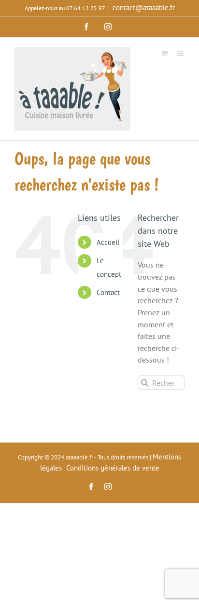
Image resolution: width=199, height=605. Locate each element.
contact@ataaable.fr (144, 7)
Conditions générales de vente (112, 467)
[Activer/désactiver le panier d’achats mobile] (164, 52)
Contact (108, 292)
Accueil (108, 242)
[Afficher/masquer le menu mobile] (181, 52)
